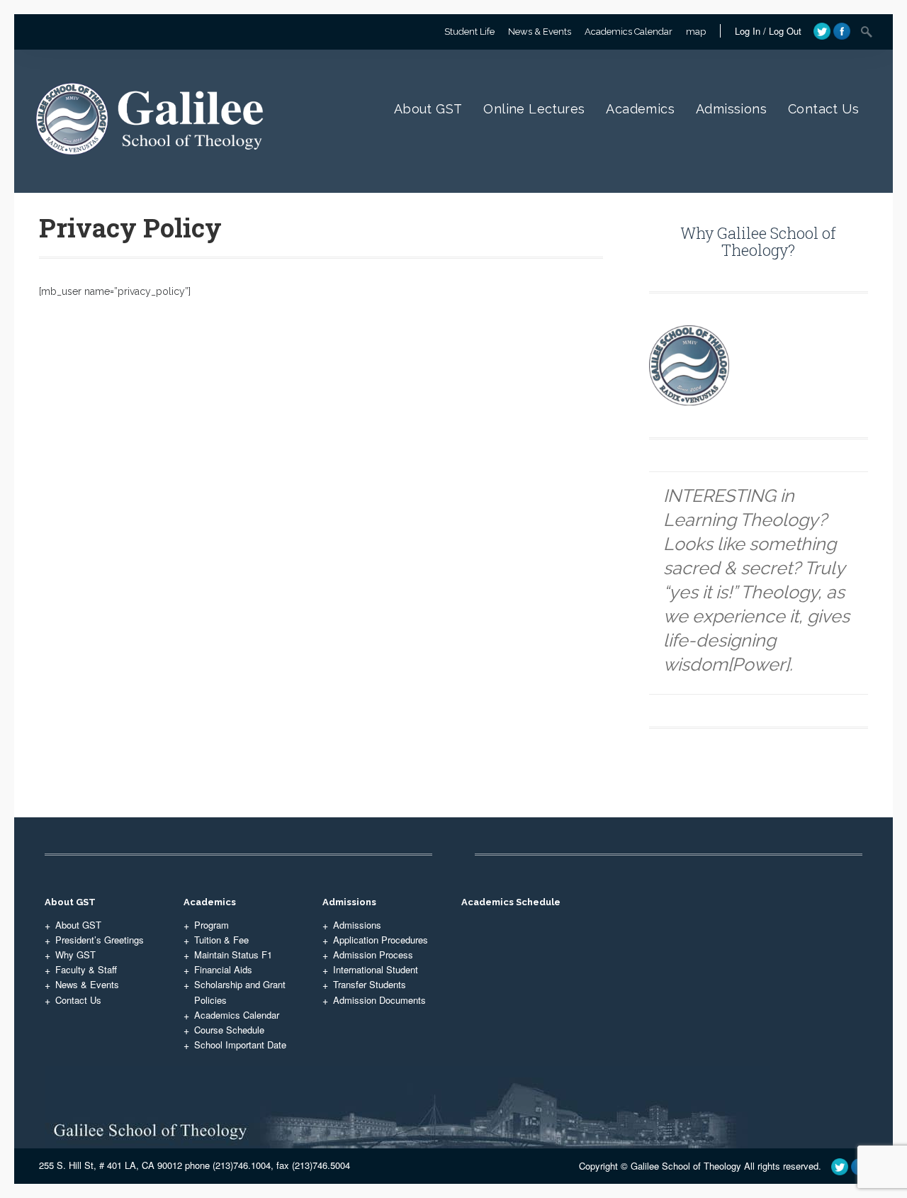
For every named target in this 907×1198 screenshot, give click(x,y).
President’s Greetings (99, 939)
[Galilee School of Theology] (153, 170)
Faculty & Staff (86, 969)
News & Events (539, 31)
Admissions (731, 108)
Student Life (469, 31)
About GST (428, 108)
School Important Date (240, 1044)
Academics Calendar (628, 31)
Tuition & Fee (221, 939)
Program (211, 924)
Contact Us (823, 108)
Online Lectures (534, 108)
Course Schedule (229, 1029)
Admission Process (373, 954)
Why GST (75, 954)
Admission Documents (379, 1000)
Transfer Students (369, 984)
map (696, 31)
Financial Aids (223, 969)
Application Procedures (380, 939)
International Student (375, 969)
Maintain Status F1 (233, 954)
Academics (640, 108)
